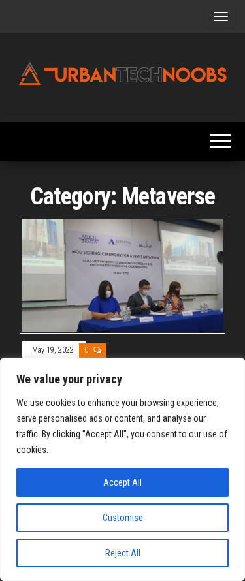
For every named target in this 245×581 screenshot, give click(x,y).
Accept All (122, 482)
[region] (122, 469)
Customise (123, 517)
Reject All (122, 553)
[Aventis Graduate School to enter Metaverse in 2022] (122, 274)
